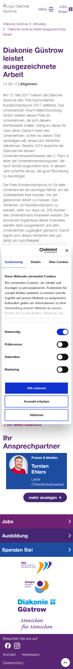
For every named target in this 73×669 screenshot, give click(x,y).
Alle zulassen (36, 388)
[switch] (62, 344)
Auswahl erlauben (36, 401)
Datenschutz (13, 663)
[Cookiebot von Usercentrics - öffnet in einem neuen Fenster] (42, 250)
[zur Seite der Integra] (36, 586)
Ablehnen (36, 415)
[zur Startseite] (36, 605)
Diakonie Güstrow (15, 24)
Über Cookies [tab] (58, 262)
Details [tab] (36, 262)
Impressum (31, 654)
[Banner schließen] (66, 250)
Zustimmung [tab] (14, 262)
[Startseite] (18, 9)
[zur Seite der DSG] (36, 567)
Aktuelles (39, 24)
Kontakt (9, 654)
